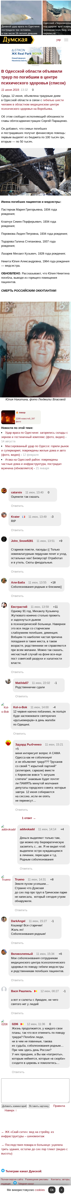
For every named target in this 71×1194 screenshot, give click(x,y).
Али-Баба (18, 582)
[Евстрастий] (4, 607)
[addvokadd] (8, 829)
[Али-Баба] (4, 582)
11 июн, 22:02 (41, 683)
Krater (15, 516)
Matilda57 (21, 683)
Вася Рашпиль (21, 991)
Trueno (19, 879)
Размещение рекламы (36, 1179)
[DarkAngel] (4, 921)
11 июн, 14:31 (37, 879)
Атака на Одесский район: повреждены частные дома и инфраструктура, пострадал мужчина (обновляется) (31, 464)
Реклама (35, 65)
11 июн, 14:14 (47, 829)
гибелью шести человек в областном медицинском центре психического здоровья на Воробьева (32, 104)
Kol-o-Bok (20, 707)
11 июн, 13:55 (37, 582)
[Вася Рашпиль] (4, 991)
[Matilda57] (8, 683)
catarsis (16, 492)
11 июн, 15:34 (45, 954)
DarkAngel (18, 921)
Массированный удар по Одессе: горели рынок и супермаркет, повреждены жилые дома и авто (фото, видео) (35, 450)
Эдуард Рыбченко (28, 744)
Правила (59, 1106)
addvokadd (27, 829)
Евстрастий (19, 606)
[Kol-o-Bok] (5, 712)
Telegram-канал (26, 1183)
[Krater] (4, 517)
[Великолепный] (4, 954)
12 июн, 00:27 (49, 991)
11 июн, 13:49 (37, 516)
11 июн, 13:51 (46, 541)
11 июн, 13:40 (34, 492)
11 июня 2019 (10, 89)
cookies (40, 1190)
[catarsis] (4, 492)
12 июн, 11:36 (36, 1024)
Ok (52, 1190)
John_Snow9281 (22, 541)
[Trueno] (6, 880)
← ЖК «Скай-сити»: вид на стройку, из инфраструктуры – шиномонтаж (27, 1134)
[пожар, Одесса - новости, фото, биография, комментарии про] (8, 423)
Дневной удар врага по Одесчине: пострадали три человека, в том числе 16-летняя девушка (21, 30)
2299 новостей (23, 418)
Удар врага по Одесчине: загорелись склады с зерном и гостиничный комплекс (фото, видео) (34, 435)
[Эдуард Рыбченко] (8, 744)
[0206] (4, 1024)
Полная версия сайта (12, 1179)
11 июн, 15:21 (54, 744)
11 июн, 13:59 (40, 606)
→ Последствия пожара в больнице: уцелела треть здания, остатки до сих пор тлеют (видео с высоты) (34, 1149)
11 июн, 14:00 (40, 707)
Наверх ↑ (11, 1110)
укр (58, 39)
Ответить (17, 506)
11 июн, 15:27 (38, 921)
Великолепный (22, 954)
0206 (15, 1024)
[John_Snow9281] (4, 541)
